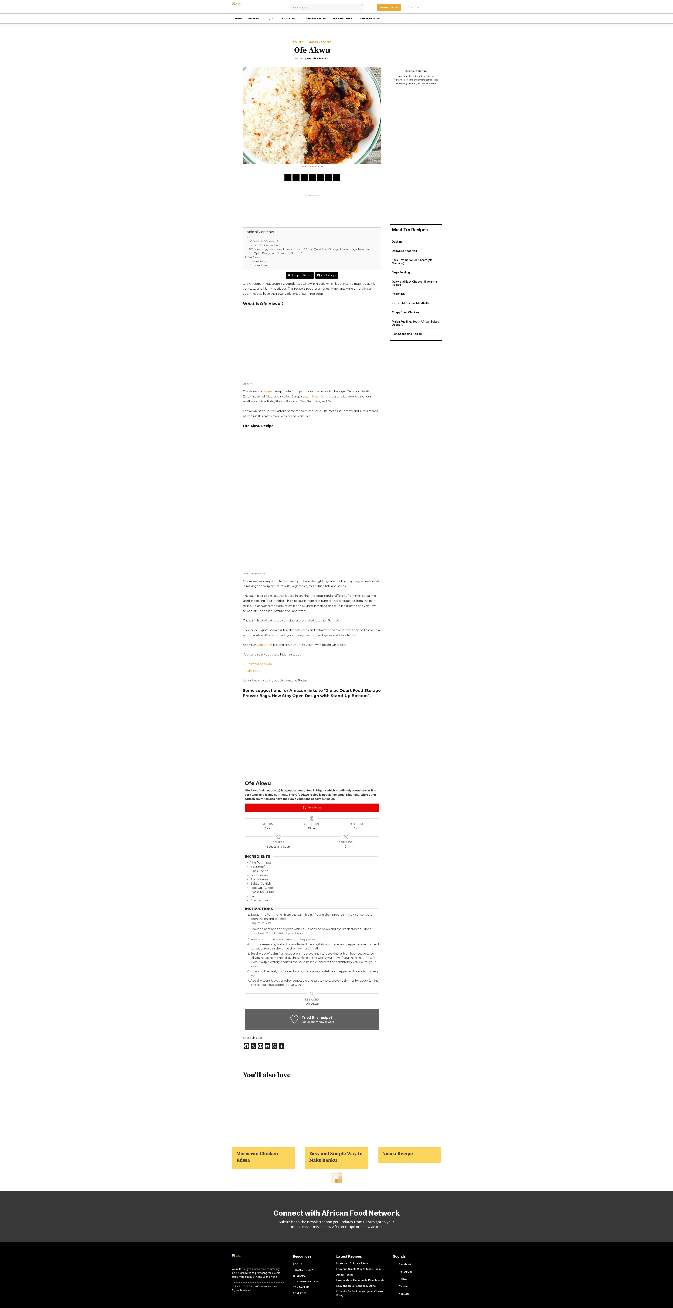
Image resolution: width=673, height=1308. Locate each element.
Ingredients (259, 261)
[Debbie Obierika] (292, 58)
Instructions (260, 265)
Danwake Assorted (404, 251)
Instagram (405, 1271)
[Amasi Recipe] (409, 1115)
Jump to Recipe (301, 275)
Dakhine (397, 241)
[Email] (328, 177)
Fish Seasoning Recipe (407, 334)
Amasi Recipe (397, 1154)
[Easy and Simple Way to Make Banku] (336, 1115)
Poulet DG (398, 294)
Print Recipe (328, 275)
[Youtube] (434, 18)
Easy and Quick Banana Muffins (356, 1285)
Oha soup (253, 671)
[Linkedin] (320, 177)
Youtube (404, 1293)
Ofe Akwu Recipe (268, 245)
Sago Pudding (401, 272)
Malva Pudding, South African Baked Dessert (415, 323)
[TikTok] (420, 18)
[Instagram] (406, 18)
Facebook (405, 1264)
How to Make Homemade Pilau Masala (360, 1280)
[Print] (336, 177)
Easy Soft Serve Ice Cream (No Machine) (412, 261)
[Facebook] (399, 18)
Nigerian (268, 391)
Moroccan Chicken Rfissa (352, 1263)
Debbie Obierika (317, 58)
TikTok (403, 1279)
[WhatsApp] (312, 177)
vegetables (264, 645)
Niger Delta (320, 396)
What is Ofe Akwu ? (265, 241)
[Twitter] (427, 18)
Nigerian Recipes (319, 42)
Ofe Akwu (253, 257)
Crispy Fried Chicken (405, 312)
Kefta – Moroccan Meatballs (410, 303)
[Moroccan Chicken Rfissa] (263, 1115)
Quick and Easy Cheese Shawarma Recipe (414, 283)
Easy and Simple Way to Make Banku (359, 1269)
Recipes (298, 42)
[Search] (359, 7)
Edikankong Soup (259, 664)
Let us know (310, 1021)
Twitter (403, 1286)
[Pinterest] (413, 18)
